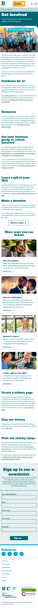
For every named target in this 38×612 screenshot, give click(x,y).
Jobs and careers (7, 570)
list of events (11, 96)
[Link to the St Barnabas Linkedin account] (15, 554)
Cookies (4, 577)
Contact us (5, 561)
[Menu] (35, 4)
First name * (6, 510)
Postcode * (5, 527)
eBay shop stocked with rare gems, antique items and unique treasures (17, 458)
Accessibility (5, 574)
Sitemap (4, 580)
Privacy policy (6, 564)
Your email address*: (9, 494)
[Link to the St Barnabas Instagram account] (9, 554)
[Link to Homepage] (3, 3)
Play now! (9, 428)
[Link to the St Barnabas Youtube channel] (21, 554)
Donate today (6, 567)
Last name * (5, 518)
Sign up (17, 538)
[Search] (31, 3)
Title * (3, 502)
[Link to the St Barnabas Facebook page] (3, 554)
